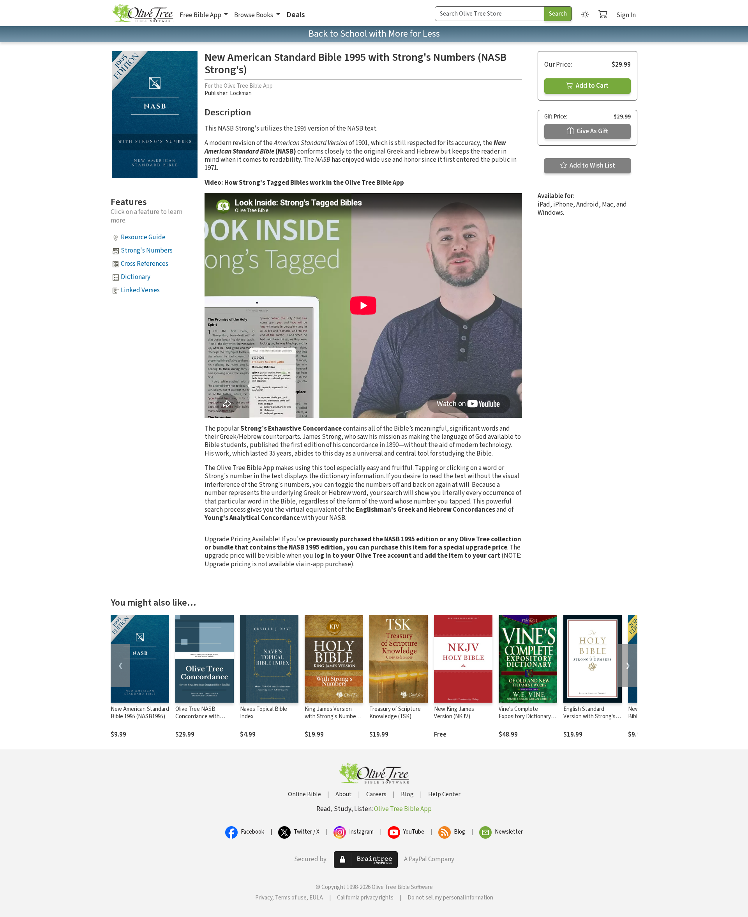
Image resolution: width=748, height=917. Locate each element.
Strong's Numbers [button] (147, 250)
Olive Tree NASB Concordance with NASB (197, 716)
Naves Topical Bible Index (263, 713)
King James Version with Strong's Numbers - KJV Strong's (333, 716)
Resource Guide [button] (143, 237)
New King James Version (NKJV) (454, 713)
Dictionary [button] (135, 277)
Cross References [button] (144, 264)
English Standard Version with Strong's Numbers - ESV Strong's (592, 716)
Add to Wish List (591, 165)
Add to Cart (592, 85)
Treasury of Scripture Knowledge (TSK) (395, 713)
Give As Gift (591, 131)
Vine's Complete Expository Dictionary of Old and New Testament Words (528, 720)
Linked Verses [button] (140, 290)
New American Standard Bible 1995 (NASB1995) (140, 713)
